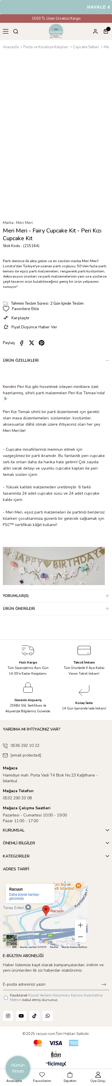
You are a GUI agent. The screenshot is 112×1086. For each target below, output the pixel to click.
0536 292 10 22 (25, 745)
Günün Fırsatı (18, 1068)
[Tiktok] (34, 1016)
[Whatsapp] (48, 1016)
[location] (45, 914)
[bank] (56, 1043)
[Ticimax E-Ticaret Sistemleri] (56, 1064)
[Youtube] (21, 1016)
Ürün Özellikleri (21, 360)
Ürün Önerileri (19, 608)
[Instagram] (8, 1016)
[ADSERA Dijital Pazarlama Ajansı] (56, 1055)
